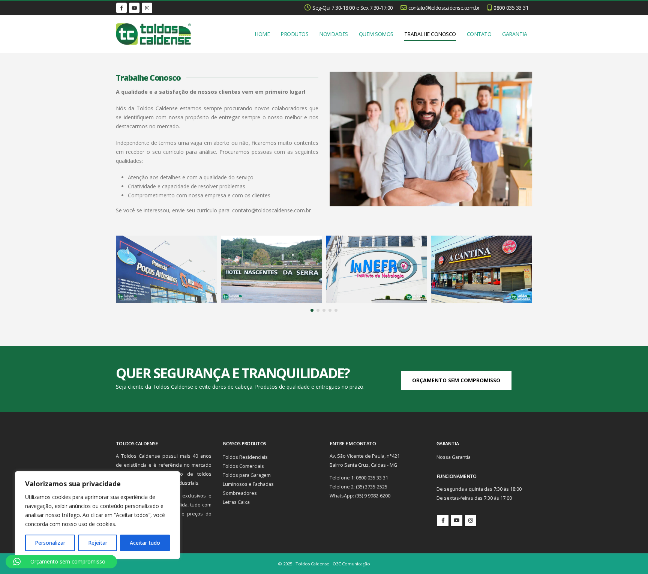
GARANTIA (514, 34)
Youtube (456, 520)
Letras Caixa (236, 502)
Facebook (442, 520)
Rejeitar (97, 542)
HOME (262, 34)
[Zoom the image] (166, 239)
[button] (312, 310)
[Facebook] (121, 8)
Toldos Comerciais (243, 466)
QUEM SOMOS (376, 34)
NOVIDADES (333, 34)
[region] (97, 515)
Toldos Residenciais (245, 457)
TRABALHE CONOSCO (430, 34)
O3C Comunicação (351, 563)
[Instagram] (147, 8)
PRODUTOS (294, 34)
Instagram (470, 520)
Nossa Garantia (453, 457)
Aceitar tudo (145, 542)
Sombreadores (240, 493)
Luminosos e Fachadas (248, 484)
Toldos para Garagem (247, 475)
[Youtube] (134, 8)
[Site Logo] (153, 34)
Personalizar (50, 542)
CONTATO (479, 34)
